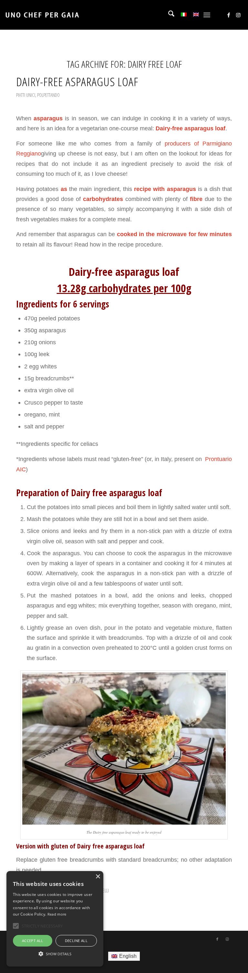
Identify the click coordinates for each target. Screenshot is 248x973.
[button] (55, 954)
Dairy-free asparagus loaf (77, 82)
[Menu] (206, 15)
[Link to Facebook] (228, 15)
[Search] (168, 14)
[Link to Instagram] (238, 15)
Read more (57, 914)
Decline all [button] (76, 940)
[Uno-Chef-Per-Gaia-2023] (42, 14)
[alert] (54, 919)
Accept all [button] (32, 940)
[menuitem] (168, 14)
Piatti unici (25, 95)
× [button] (97, 876)
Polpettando (48, 95)
